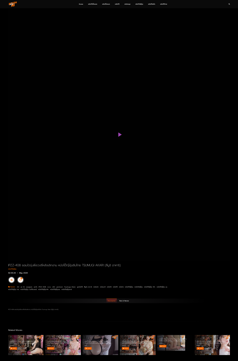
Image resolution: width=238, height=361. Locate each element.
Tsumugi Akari (70, 287)
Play (14, 348)
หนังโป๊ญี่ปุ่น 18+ (149, 287)
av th (23, 287)
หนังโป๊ (115, 287)
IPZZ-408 (42, 287)
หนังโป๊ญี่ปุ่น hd (13, 289)
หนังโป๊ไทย (163, 4)
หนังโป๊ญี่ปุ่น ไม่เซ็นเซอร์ (28, 289)
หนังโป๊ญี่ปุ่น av (162, 287)
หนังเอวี (103, 287)
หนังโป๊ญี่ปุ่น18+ (43, 289)
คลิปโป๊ (117, 4)
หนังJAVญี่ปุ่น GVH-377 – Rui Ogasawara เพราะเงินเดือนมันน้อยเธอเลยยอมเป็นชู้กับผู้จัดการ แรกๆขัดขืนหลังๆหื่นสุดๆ (135, 343)
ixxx (49, 287)
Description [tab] (111, 301)
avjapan (29, 287)
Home (81, 4)
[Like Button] (20, 279)
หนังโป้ (109, 287)
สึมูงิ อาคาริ (88, 287)
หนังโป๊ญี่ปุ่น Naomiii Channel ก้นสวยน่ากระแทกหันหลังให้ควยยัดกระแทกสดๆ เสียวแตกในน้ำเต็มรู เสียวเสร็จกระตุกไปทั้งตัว (98, 343)
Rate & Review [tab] (124, 301)
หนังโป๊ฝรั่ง (151, 4)
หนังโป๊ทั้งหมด (92, 4)
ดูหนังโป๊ (80, 287)
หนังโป (121, 287)
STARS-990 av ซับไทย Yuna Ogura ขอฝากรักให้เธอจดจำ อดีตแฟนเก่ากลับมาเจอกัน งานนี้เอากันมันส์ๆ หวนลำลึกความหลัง (173, 341)
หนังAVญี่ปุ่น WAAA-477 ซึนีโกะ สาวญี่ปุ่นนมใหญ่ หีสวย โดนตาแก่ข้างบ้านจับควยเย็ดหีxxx (60, 342)
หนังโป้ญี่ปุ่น (139, 287)
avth (35, 287)
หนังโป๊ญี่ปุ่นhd (67, 289)
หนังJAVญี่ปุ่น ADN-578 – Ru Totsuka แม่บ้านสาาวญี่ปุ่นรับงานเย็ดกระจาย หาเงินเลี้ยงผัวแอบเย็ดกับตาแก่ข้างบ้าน (211, 343)
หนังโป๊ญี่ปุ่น (139, 4)
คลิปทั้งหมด (106, 4)
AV (18, 287)
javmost (60, 287)
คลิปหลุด (127, 4)
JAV (53, 287)
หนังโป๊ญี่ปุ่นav (55, 289)
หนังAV (96, 287)
